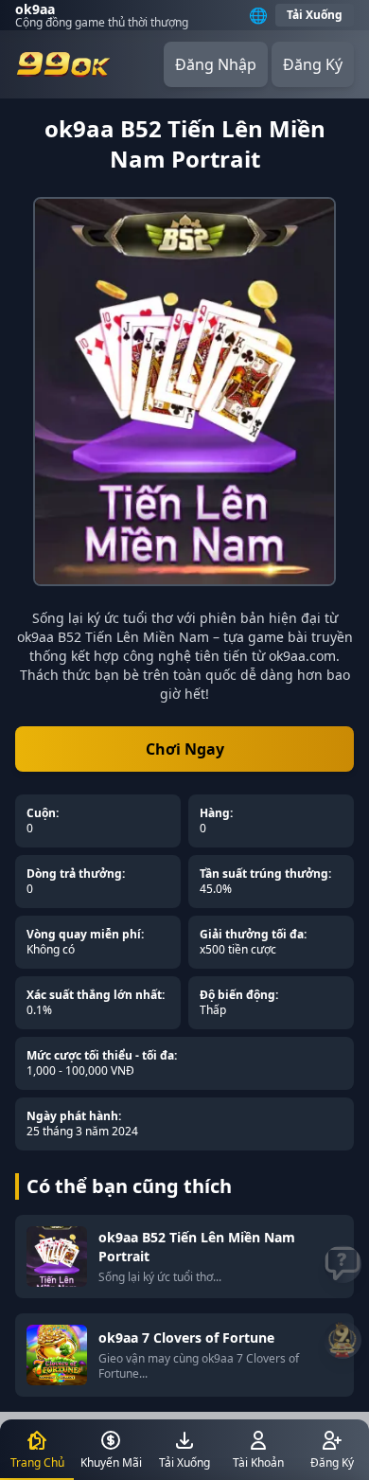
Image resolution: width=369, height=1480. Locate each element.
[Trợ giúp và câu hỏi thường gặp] (342, 1264)
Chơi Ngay (185, 749)
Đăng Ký (313, 64)
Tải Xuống (315, 15)
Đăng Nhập (215, 64)
